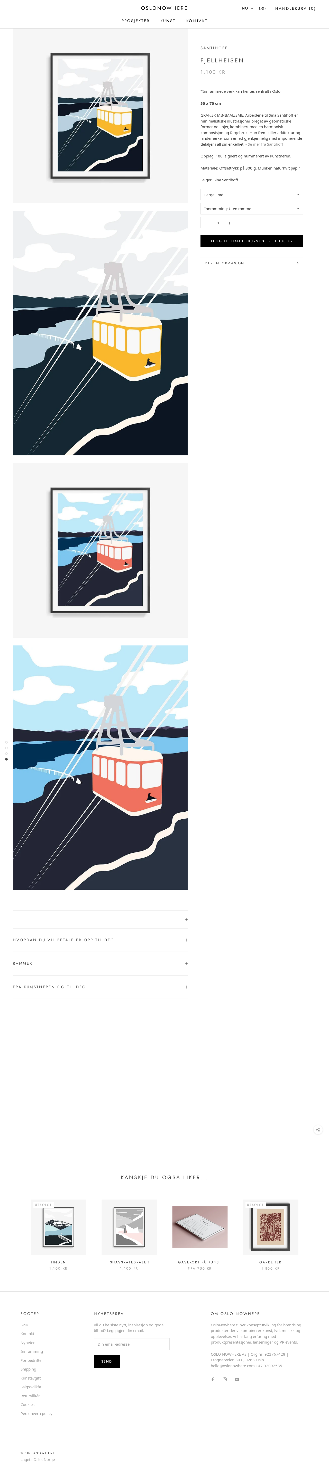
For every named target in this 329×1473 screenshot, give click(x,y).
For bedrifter (32, 1360)
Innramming (32, 1351)
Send (106, 1361)
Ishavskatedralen (129, 1262)
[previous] (16, 1229)
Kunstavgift (31, 1378)
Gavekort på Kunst (199, 1262)
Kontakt (27, 1333)
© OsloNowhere (38, 1453)
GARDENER (270, 1262)
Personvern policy (36, 1413)
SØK (24, 1324)
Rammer (22, 963)
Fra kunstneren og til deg (49, 987)
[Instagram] (225, 1379)
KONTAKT (197, 21)
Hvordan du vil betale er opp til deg (63, 940)
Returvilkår (30, 1395)
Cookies (27, 1404)
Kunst (168, 21)
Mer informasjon (224, 263)
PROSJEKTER (136, 21)
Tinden (58, 1262)
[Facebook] (213, 1379)
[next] (313, 1229)
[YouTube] (237, 1379)
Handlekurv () (295, 8)
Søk (263, 8)
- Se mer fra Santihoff (264, 144)
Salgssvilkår (31, 1386)
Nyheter (28, 1342)
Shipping (28, 1369)
